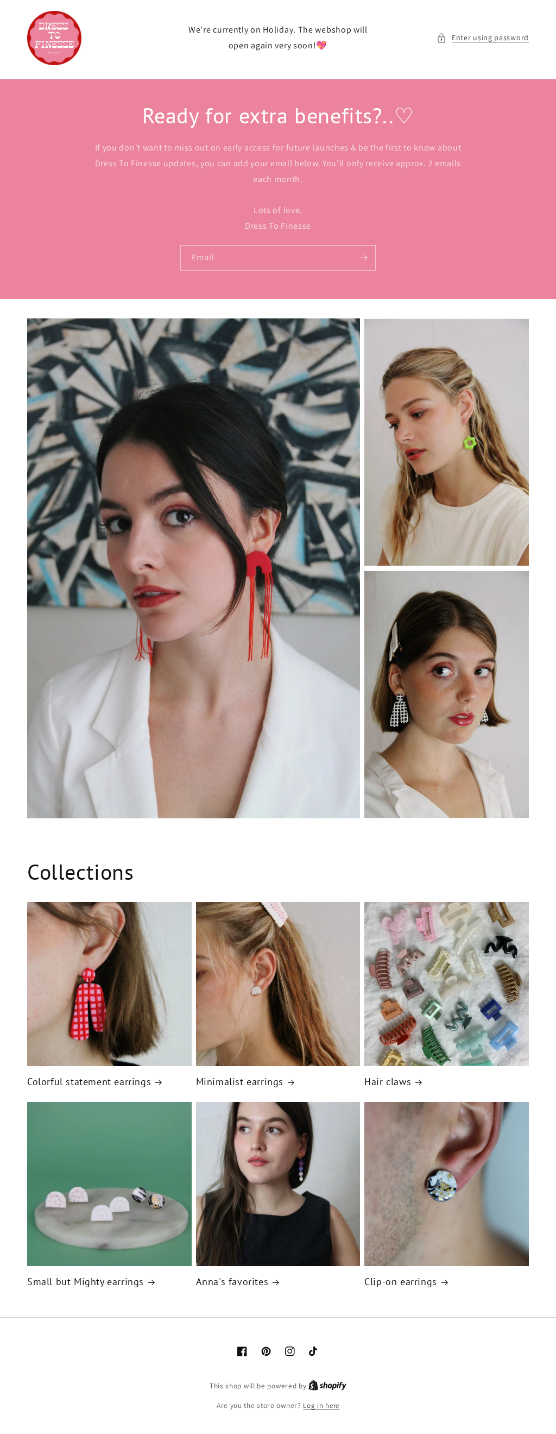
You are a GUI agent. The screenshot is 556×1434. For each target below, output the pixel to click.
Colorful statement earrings (89, 1081)
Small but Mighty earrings (85, 1281)
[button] (483, 38)
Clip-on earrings (400, 1281)
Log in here (321, 1405)
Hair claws (387, 1081)
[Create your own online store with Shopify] (327, 1386)
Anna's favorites (232, 1281)
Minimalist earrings (239, 1081)
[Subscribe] (363, 258)
